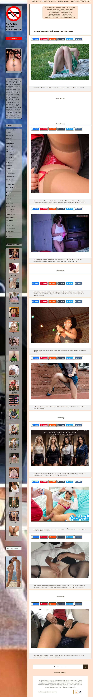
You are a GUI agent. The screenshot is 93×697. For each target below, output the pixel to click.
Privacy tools (72, 687)
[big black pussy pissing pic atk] (14, 268)
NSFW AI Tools (85, 1)
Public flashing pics (11, 206)
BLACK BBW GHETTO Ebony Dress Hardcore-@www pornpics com (14, 393)
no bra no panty (71, 7)
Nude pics (8, 190)
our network (57, 686)
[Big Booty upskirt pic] (14, 531)
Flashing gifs (9, 165)
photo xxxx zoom (14, 463)
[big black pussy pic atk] (14, 312)
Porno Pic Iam (14, 449)
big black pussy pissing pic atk (14, 274)
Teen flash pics (9, 225)
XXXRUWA (14, 522)
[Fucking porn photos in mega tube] (14, 341)
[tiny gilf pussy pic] (14, 414)
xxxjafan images (14, 478)
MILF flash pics (9, 179)
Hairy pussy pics (10, 168)
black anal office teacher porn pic (14, 508)
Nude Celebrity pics (11, 187)
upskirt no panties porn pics (53, 16)
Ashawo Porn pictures (14, 333)
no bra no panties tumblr (67, 9)
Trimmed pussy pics (11, 228)
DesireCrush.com (49, 1)
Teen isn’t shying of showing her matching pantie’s (47, 292)
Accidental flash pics (11, 130)
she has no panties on (66, 12)
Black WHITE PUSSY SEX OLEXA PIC (13, 435)
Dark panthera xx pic (14, 303)
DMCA (60, 687)
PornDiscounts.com (63, 1)
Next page (85, 667)
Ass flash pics (9, 135)
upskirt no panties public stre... (67, 17)
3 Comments (42, 408)
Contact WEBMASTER (49, 687)
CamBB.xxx (75, 1)
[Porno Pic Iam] (14, 443)
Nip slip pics (9, 182)
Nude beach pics (10, 184)
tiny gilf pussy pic (14, 420)
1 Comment (38, 352)
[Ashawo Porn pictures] (14, 326)
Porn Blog (8, 201)
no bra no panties (60, 7)
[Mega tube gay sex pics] (14, 370)
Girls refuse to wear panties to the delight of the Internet (49, 407)
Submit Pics (14, 38)
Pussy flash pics (10, 209)
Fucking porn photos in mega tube (14, 347)
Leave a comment (79, 88)
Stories (8, 223)
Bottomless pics (10, 146)
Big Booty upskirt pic (14, 536)
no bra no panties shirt (53, 9)
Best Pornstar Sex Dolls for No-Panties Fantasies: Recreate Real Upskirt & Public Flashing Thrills (59, 474)
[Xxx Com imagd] (14, 487)
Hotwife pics (9, 171)
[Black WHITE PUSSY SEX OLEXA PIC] (14, 429)
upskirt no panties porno (68, 16)
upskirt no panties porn (55, 14)
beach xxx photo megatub (14, 362)
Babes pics (8, 138)
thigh (63, 88)
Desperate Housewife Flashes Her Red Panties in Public (49, 201)
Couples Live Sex (60, 123)
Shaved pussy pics (10, 217)
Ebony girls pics (10, 160)
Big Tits (63, 672)
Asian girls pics (10, 132)
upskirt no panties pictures (51, 17)
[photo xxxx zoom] (14, 458)
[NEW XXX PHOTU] (14, 399)
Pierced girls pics (10, 195)
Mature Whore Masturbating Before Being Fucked (47, 585)
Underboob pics (10, 231)
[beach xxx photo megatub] (14, 356)
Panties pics (9, 193)
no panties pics (66, 11)
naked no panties (67, 14)
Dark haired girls (10, 154)
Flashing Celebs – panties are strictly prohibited (47, 350)
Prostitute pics (9, 204)
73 (65, 667)
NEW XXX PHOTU (14, 405)
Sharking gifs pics (10, 214)
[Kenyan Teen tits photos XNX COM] (14, 283)
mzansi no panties (50, 7)
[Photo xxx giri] (14, 253)
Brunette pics (9, 149)
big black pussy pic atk (13, 318)
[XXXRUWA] (14, 516)
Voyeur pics (9, 236)
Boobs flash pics (10, 143)
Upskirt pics (9, 234)
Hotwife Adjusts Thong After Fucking (44, 259)
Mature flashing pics (11, 176)
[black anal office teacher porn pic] (14, 502)
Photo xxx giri (14, 259)
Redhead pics (9, 212)
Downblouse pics (10, 157)
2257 (57, 687)
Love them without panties (41, 655)
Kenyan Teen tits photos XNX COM (14, 289)
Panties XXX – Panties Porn (41, 88)
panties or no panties (55, 11)
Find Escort (9, 163)
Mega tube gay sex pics (13, 376)
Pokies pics (9, 198)
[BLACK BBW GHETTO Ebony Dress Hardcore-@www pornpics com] (14, 385)
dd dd (47, 475)
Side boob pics (9, 220)
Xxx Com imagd (14, 493)
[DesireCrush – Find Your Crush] (13, 60)
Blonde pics (9, 141)
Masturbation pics (10, 173)
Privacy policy (65, 687)
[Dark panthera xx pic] (14, 297)
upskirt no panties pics (53, 12)
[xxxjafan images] (14, 472)
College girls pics (10, 152)
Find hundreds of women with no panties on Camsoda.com (49, 529)
